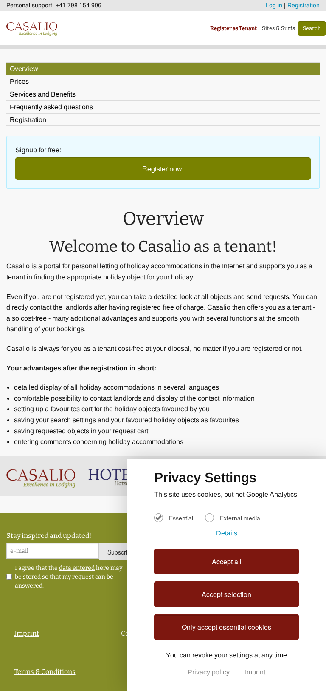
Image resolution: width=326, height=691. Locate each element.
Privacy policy (209, 672)
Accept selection (226, 594)
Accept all (227, 561)
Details (226, 533)
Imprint (255, 672)
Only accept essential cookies (226, 627)
